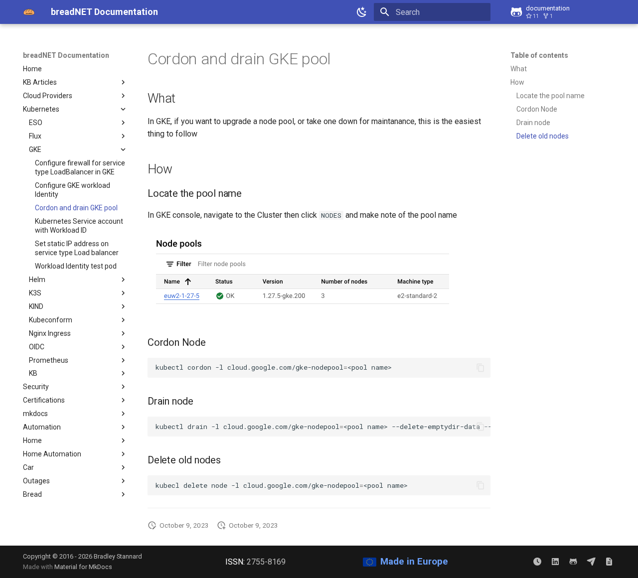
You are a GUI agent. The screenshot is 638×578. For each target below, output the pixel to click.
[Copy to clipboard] (480, 368)
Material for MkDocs (83, 567)
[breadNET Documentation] (29, 12)
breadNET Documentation (66, 55)
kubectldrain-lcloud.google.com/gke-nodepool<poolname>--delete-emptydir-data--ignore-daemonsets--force (323, 426)
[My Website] (609, 562)
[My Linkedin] (555, 562)
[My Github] (573, 562)
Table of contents (539, 55)
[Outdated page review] (537, 562)
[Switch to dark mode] (362, 12)
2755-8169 (266, 562)
